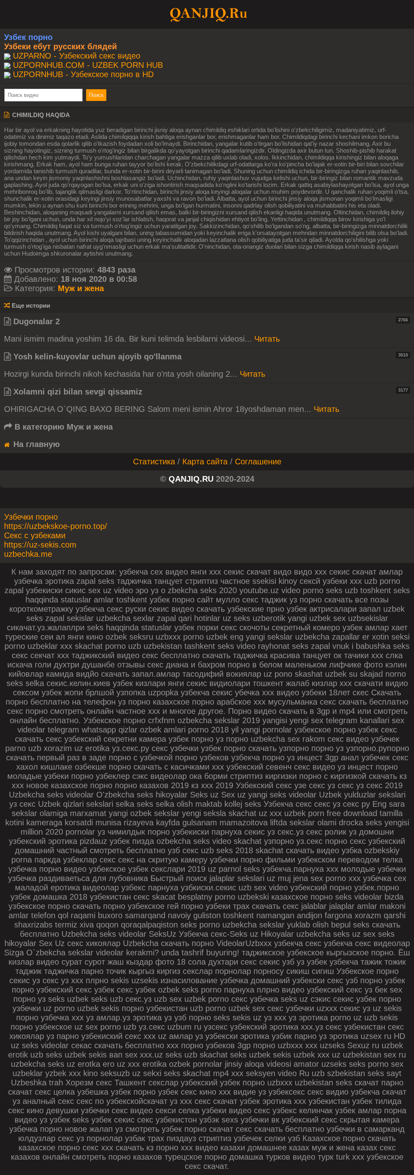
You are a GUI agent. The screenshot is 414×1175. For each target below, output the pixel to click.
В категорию (62, 426)
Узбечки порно (31, 516)
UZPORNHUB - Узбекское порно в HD (83, 74)
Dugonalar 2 (209, 321)
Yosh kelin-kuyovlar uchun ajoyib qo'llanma (209, 356)
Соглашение (258, 461)
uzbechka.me (28, 554)
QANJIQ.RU (191, 478)
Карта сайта (205, 461)
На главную (35, 444)
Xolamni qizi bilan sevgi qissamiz (209, 391)
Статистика (154, 461)
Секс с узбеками (34, 535)
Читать (267, 338)
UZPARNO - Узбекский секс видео (76, 55)
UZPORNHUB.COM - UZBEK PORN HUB (88, 65)
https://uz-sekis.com (40, 544)
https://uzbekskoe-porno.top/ (55, 526)
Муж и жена (81, 288)
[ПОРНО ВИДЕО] (207, 13)
